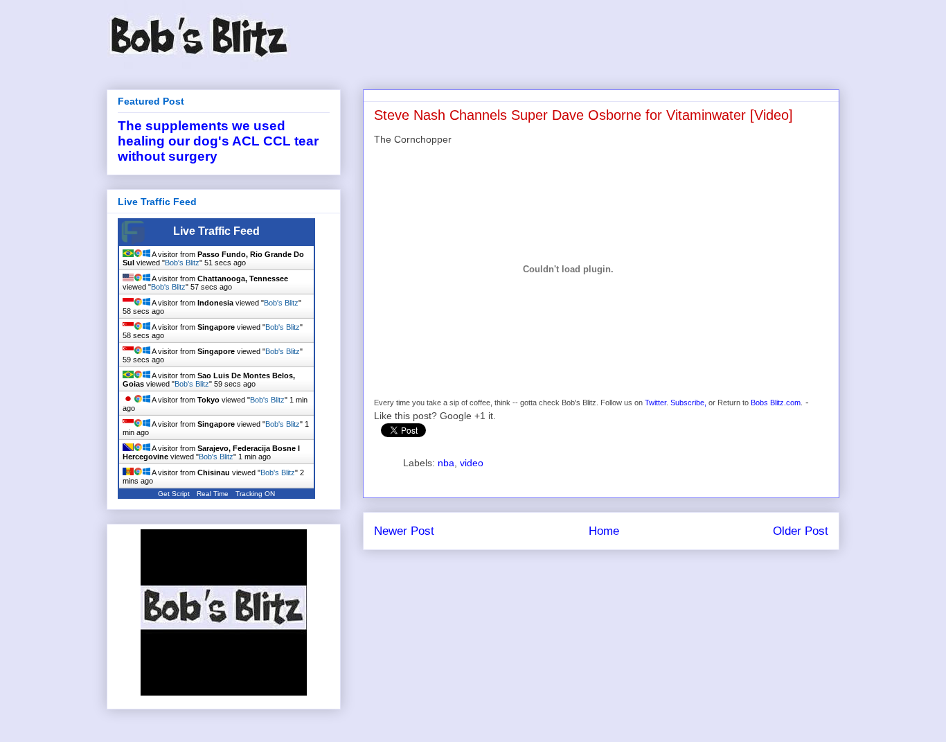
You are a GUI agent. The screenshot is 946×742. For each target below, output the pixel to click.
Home (604, 531)
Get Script (174, 493)
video (471, 462)
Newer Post (404, 531)
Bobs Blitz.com (776, 402)
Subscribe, (688, 402)
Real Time (213, 493)
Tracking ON (255, 493)
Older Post (800, 531)
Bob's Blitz (182, 262)
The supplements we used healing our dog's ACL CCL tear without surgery (218, 141)
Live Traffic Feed (216, 231)
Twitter (655, 402)
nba (446, 462)
